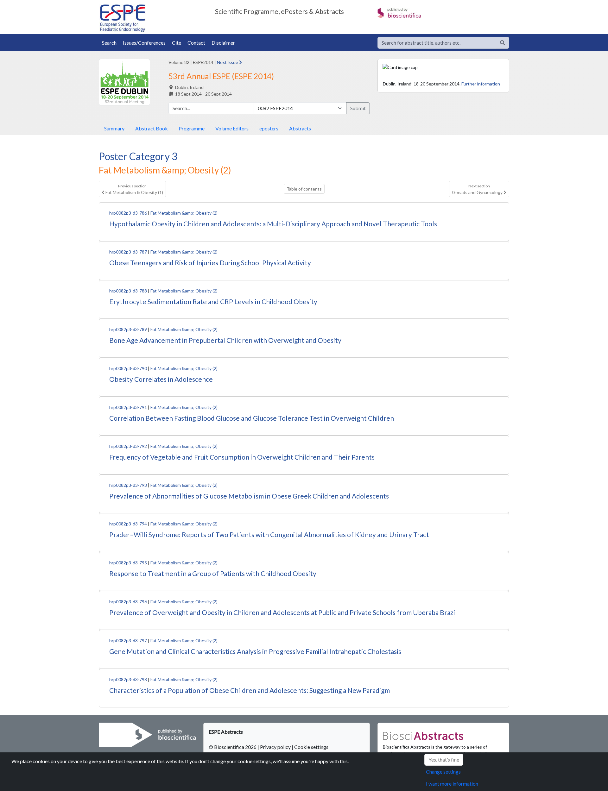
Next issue (228, 62)
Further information (480, 83)
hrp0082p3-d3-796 (128, 601)
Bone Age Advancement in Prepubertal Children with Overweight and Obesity (225, 340)
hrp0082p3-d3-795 (128, 562)
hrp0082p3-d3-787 (128, 251)
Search (109, 43)
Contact (196, 43)
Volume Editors (232, 128)
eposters (268, 128)
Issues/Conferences (144, 43)
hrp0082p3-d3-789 (128, 329)
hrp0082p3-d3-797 (128, 640)
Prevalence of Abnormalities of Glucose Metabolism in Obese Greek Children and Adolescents (249, 496)
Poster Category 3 (138, 156)
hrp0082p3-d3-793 (128, 485)
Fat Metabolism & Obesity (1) (133, 189)
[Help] (502, 43)
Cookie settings (311, 747)
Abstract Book (151, 128)
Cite (176, 43)
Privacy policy (275, 747)
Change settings (443, 772)
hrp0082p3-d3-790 (128, 368)
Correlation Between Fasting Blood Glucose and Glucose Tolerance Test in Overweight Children (251, 418)
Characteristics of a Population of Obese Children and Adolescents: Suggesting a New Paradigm (249, 690)
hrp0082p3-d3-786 (128, 213)
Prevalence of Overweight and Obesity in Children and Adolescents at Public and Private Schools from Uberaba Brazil (283, 612)
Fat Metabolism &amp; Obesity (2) (184, 213)
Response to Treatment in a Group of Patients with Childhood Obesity (212, 573)
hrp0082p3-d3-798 (128, 679)
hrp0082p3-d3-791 (128, 407)
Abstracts (300, 128)
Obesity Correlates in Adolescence (161, 379)
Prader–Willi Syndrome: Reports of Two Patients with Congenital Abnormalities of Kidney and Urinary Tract (269, 534)
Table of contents (304, 188)
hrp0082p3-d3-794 (128, 523)
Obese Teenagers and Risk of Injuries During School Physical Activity (210, 263)
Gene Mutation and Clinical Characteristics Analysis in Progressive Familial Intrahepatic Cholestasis (255, 651)
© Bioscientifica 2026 (233, 747)
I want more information (452, 784)
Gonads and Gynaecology (478, 189)
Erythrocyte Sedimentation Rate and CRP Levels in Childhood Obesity (213, 301)
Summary (114, 128)
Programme (192, 128)
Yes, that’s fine (443, 759)
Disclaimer (223, 43)
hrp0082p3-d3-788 (128, 290)
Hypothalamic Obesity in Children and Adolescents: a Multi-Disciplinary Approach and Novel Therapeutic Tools (273, 224)
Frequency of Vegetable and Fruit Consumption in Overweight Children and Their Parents (242, 457)
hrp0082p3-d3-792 (128, 446)
